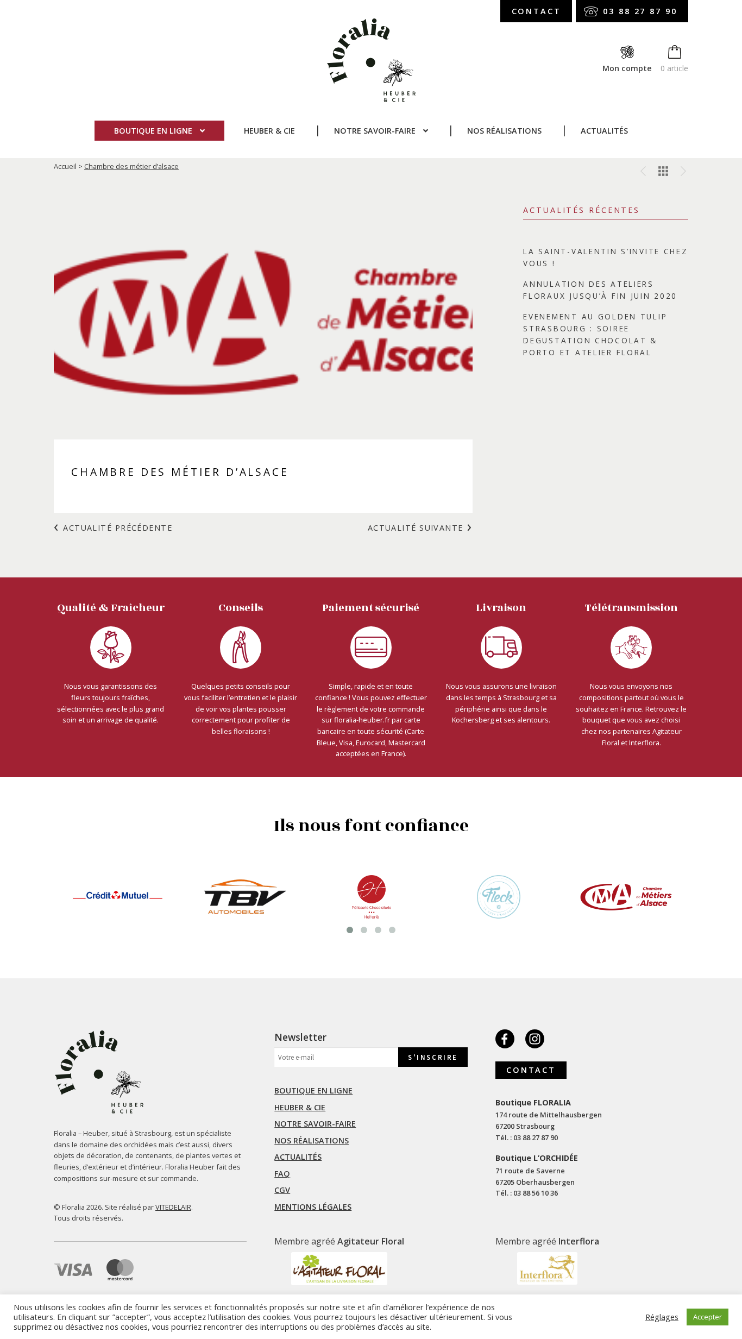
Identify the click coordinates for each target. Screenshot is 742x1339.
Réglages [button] (661, 1317)
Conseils (240, 608)
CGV (282, 1190)
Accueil (65, 166)
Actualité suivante (415, 528)
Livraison (501, 608)
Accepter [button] (707, 1317)
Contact (536, 11)
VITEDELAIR (173, 1207)
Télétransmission (631, 608)
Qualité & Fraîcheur (111, 608)
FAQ (282, 1173)
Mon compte (627, 68)
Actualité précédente (117, 528)
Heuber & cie (269, 130)
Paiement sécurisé (370, 608)
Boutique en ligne (153, 130)
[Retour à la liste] (663, 171)
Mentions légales (312, 1207)
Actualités (604, 130)
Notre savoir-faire (375, 130)
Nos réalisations (504, 130)
